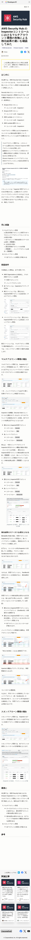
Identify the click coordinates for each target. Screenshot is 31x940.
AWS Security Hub (7, 48)
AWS (27, 48)
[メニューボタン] (2, 2)
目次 (25, 7)
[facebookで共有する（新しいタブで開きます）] (25, 52)
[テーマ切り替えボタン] (29, 2)
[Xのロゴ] (25, 931)
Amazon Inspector (19, 48)
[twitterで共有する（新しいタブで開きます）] (29, 52)
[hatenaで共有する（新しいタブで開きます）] (22, 52)
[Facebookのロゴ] (21, 931)
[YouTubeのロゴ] (28, 931)
